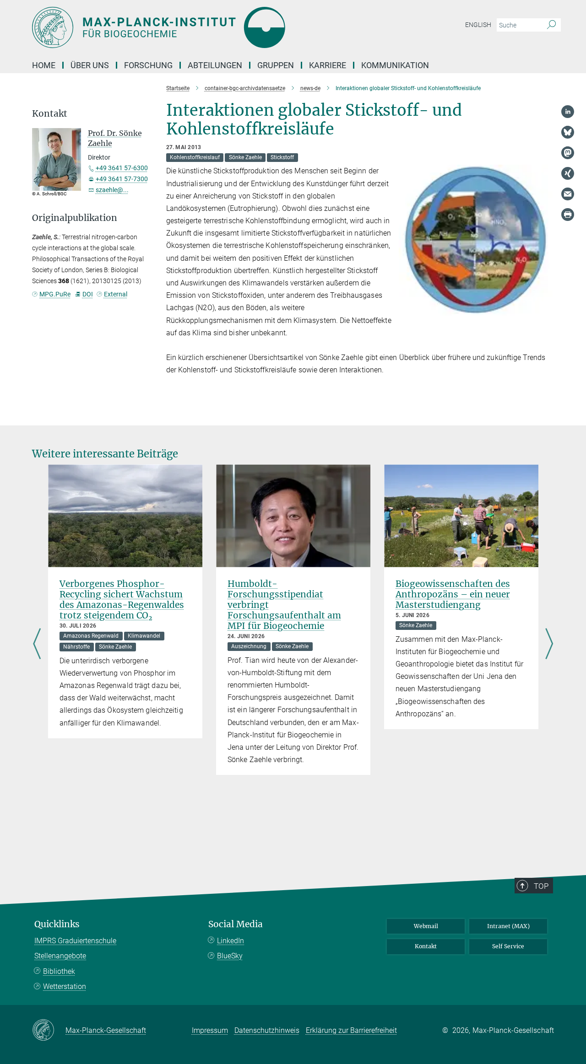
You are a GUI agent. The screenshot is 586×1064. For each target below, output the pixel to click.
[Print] (568, 214)
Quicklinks (57, 924)
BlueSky (230, 955)
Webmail (426, 926)
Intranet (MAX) (508, 926)
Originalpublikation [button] (74, 218)
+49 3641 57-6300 (122, 168)
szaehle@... (112, 189)
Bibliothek (59, 971)
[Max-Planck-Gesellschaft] (48, 1031)
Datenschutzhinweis (266, 1030)
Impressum (210, 1030)
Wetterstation (64, 986)
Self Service (508, 946)
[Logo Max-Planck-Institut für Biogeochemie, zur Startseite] (203, 27)
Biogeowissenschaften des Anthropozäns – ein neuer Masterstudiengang (453, 594)
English (478, 24)
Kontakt (426, 946)
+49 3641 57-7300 (122, 179)
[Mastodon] (568, 153)
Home (43, 65)
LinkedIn (230, 940)
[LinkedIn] (568, 111)
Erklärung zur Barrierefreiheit (351, 1030)
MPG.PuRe (55, 294)
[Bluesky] (568, 132)
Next (549, 644)
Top (541, 886)
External (115, 294)
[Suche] (551, 25)
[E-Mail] (568, 194)
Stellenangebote (60, 955)
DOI (87, 294)
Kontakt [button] (49, 113)
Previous (37, 644)
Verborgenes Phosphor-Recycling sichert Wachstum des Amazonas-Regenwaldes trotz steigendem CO (122, 599)
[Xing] (568, 173)
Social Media (235, 924)
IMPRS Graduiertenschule (75, 940)
